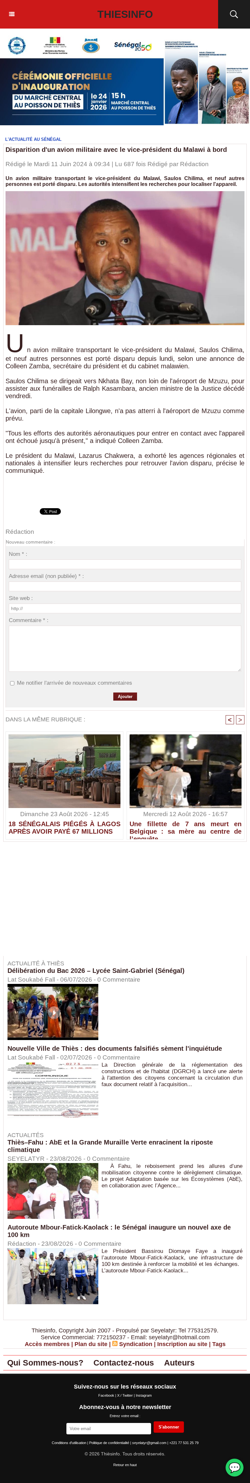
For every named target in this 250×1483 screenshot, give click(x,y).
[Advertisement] (58, 903)
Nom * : (18, 554)
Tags (219, 1344)
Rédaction (194, 164)
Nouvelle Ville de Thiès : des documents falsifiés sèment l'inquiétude (114, 1048)
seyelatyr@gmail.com (149, 1443)
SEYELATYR (26, 1158)
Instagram (144, 1395)
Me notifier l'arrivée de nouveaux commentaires (74, 683)
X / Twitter (125, 1395)
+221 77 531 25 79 (184, 1443)
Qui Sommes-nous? (45, 1362)
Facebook (106, 1395)
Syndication (135, 1344)
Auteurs (179, 1362)
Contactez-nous (123, 1362)
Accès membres (47, 1344)
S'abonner (169, 1427)
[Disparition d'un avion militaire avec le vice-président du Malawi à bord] (125, 193)
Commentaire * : (29, 620)
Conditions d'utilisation (69, 1443)
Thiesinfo (125, 14)
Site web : (21, 598)
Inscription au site (182, 1344)
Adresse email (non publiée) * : (46, 576)
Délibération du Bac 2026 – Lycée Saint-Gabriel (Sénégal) (96, 970)
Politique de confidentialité (109, 1443)
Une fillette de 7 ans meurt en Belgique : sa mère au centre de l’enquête (186, 828)
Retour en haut (125, 1465)
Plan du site (91, 1344)
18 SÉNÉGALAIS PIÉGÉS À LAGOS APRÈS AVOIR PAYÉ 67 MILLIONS (64, 827)
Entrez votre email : (125, 1416)
